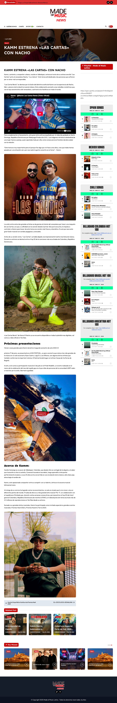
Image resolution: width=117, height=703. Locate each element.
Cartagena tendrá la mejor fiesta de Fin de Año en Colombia (12, 665)
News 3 (6, 43)
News (33, 617)
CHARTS (21, 26)
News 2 (38, 617)
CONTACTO (39, 26)
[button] (111, 659)
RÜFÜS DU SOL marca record (41, 664)
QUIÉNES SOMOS (11, 26)
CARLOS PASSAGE (10, 632)
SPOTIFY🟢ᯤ (30, 26)
